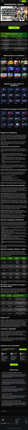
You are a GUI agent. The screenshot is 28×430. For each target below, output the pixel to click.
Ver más (14, 364)
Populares (3, 58)
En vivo (10, 58)
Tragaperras (23, 58)
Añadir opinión (23, 349)
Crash (17, 58)
